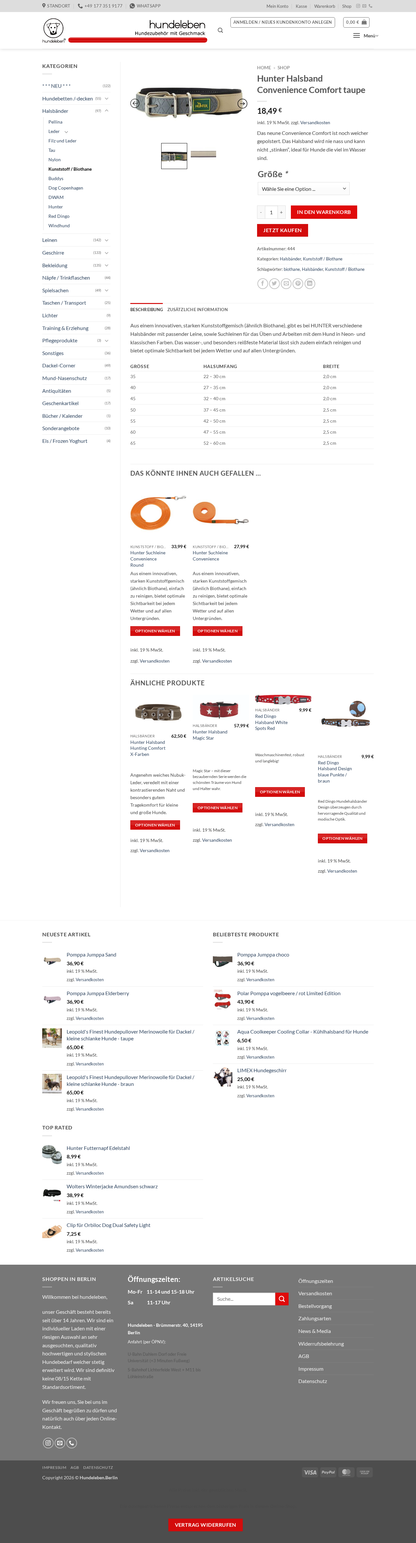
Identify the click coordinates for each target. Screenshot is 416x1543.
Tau (51, 150)
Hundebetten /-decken (67, 98)
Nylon (54, 159)
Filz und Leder (62, 140)
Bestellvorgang (315, 1306)
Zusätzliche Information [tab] (197, 309)
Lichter (50, 315)
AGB (303, 1356)
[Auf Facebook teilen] (262, 283)
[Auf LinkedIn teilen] (310, 283)
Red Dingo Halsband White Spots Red (271, 722)
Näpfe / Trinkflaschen (66, 277)
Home (264, 67)
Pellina (55, 122)
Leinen (49, 240)
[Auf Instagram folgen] (358, 6)
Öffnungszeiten (315, 1281)
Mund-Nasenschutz (64, 378)
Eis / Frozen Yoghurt (64, 441)
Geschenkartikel (60, 403)
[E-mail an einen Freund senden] (286, 283)
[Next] (373, 795)
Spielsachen (55, 290)
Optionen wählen (155, 631)
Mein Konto (277, 6)
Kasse (301, 6)
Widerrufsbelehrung (321, 1343)
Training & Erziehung (65, 328)
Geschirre (53, 252)
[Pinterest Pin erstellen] (297, 283)
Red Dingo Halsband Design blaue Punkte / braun (335, 772)
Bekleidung (54, 265)
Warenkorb (324, 6)
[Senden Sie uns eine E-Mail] (364, 6)
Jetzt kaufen (282, 230)
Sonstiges (53, 353)
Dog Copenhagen (65, 188)
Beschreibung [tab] (146, 309)
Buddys (55, 178)
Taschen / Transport (64, 302)
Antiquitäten (56, 391)
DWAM (56, 197)
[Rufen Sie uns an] (370, 6)
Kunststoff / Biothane (70, 169)
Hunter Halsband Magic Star (210, 735)
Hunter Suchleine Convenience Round (147, 558)
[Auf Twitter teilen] (274, 283)
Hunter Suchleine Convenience (210, 555)
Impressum (310, 1368)
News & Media (314, 1331)
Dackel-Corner (58, 365)
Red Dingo (59, 216)
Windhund (59, 225)
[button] (220, 30)
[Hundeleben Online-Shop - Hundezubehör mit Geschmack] (125, 30)
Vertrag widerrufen (205, 1525)
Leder (54, 131)
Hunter (55, 206)
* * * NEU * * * (56, 86)
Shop (346, 6)
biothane (292, 269)
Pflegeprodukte (59, 340)
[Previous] (131, 795)
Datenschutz (312, 1381)
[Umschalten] (106, 98)
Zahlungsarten (314, 1318)
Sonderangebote (60, 428)
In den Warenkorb (324, 212)
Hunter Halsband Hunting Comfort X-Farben (147, 748)
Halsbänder (55, 111)
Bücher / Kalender (62, 416)
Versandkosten (315, 122)
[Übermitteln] (281, 1299)
